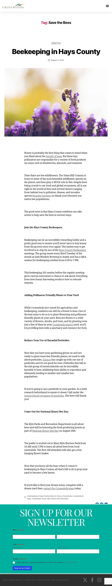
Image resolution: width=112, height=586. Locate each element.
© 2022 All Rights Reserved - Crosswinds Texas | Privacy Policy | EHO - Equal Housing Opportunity (35, 580)
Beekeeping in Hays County (56, 51)
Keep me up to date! (22, 568)
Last (58, 533)
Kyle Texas (51, 499)
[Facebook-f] (92, 580)
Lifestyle (56, 43)
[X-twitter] (85, 580)
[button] (107, 6)
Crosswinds (67, 496)
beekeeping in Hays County (38, 496)
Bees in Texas (56, 496)
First (14, 533)
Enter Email (16, 547)
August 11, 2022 (57, 60)
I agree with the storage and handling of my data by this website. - (46, 562)
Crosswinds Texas (39, 499)
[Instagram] (99, 580)
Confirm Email (61, 547)
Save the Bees (62, 499)
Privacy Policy (70, 562)
